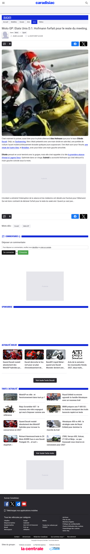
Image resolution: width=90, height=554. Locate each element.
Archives (65, 517)
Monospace (8, 529)
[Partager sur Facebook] (75, 43)
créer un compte (45, 247)
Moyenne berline (9, 523)
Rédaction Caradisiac (41, 537)
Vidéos (41, 22)
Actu (34, 22)
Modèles (14, 22)
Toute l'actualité (9, 388)
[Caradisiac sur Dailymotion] (18, 504)
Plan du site (66, 519)
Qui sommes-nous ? (57, 537)
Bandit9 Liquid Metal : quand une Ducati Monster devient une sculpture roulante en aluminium (55, 365)
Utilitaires (26, 529)
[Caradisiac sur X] (12, 504)
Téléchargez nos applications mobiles (22, 510)
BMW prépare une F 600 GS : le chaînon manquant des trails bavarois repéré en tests (75, 409)
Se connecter (8, 252)
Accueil (5, 22)
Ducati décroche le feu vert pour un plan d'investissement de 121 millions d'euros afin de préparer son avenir (34, 365)
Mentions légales (68, 522)
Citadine (6, 520)
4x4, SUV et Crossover (30, 525)
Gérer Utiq (66, 531)
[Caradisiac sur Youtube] (24, 504)
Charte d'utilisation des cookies (73, 526)
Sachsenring (20, 141)
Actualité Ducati (9, 344)
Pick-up (25, 527)
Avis (28, 22)
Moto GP (26, 226)
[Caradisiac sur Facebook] (6, 504)
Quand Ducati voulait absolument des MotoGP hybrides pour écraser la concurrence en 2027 (12, 365)
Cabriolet (26, 523)
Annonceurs (26, 537)
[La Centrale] (32, 551)
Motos (44, 520)
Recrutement (71, 537)
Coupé (25, 520)
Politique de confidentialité (71, 524)
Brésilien (25, 148)
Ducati (7, 17)
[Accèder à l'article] (12, 355)
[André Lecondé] (5, 38)
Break (6, 527)
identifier (35, 247)
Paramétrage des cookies (71, 528)
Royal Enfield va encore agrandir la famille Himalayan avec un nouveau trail (74, 397)
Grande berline (9, 525)
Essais (22, 22)
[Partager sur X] (84, 43)
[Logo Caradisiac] (45, 5)
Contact (16, 537)
